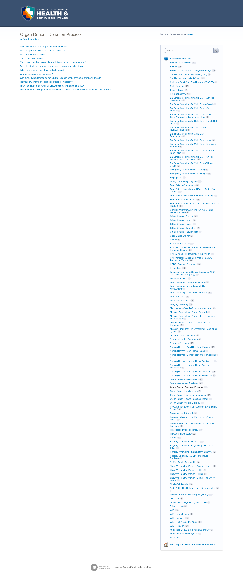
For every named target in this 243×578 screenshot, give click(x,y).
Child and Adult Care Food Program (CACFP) (192, 82)
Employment (176, 177)
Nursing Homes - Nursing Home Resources (191, 375)
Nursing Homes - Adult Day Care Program (190, 347)
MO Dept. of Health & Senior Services (192, 544)
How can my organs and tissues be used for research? (46, 82)
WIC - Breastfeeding (179, 514)
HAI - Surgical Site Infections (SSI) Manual (190, 254)
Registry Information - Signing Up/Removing (191, 452)
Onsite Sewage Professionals (184, 379)
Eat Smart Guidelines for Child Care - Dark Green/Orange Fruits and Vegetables (190, 115)
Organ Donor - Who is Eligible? (185, 403)
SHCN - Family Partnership (183, 462)
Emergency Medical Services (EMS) (187, 169)
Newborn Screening (179, 343)
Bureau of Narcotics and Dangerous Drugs (190, 70)
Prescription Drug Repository (184, 430)
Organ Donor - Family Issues (184, 391)
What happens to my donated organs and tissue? (43, 50)
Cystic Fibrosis (177, 90)
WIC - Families (177, 518)
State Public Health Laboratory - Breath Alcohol (192, 488)
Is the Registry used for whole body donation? (42, 70)
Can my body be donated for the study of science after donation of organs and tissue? (61, 78)
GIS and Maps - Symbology (183, 228)
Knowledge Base (180, 58)
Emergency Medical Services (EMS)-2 (188, 173)
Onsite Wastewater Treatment (184, 383)
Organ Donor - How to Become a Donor (189, 399)
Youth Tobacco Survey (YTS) (184, 533)
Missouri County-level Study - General (188, 312)
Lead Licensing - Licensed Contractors (188, 292)
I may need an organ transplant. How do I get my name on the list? (52, 86)
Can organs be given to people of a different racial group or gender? (53, 62)
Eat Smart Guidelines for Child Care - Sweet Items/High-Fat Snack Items (191, 158)
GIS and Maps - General (181, 216)
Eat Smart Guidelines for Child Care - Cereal (191, 104)
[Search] (216, 50)
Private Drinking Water (181, 434)
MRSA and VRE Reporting (183, 335)
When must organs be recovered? (36, 74)
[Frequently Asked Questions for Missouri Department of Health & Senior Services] (44, 13)
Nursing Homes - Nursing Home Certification (191, 361)
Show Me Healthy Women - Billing (186, 474)
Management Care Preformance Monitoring (191, 308)
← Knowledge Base (29, 39)
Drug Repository (178, 94)
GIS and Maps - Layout (181, 224)
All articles (175, 537)
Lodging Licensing (179, 304)
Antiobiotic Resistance (181, 62)
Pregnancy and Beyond (181, 413)
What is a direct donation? (32, 54)
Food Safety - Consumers (182, 185)
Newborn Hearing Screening (184, 339)
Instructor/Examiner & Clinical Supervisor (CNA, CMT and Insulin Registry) (193, 273)
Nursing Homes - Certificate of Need (187, 351)
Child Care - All (177, 86)
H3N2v (173, 240)
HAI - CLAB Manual (179, 243)
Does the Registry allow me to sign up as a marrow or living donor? (52, 66)
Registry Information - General (184, 441)
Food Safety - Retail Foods (183, 199)
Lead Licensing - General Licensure (187, 282)
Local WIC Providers (180, 300)
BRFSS (173, 66)
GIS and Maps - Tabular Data (184, 232)
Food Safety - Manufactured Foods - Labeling (192, 195)
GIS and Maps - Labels (181, 220)
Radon (173, 438)
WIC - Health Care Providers (183, 522)
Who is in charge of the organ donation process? (43, 47)
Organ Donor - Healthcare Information (188, 395)
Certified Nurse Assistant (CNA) (185, 78)
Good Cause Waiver (180, 236)
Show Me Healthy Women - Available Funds (191, 466)
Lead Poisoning (177, 296)
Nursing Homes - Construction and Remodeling (193, 355)
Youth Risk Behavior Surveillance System (190, 530)
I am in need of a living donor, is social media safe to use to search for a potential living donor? (65, 90)
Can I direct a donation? (31, 58)
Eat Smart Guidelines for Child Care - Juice (191, 140)
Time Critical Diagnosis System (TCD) (188, 502)
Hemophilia (175, 268)
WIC (172, 510)
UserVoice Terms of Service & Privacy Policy (133, 567)
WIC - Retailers (177, 526)
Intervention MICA (178, 278)
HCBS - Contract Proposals (183, 264)
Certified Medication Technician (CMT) (188, 74)
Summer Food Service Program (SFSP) (189, 494)
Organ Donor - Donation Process (186, 387)
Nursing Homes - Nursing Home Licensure (190, 371)
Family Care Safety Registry (183, 181)
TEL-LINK (174, 498)
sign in (190, 34)
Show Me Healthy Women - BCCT (186, 470)
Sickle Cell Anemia (179, 484)
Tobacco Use (176, 506)
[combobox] (190, 50)
